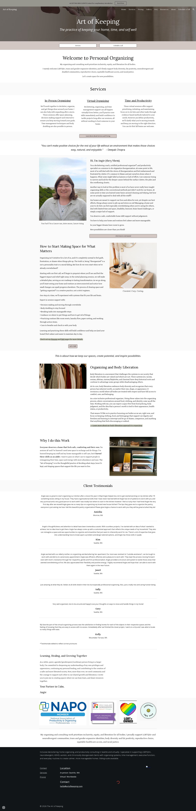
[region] (98, 3)
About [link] (173, 9)
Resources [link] (164, 9)
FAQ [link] (156, 9)
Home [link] (123, 9)
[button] (193, 9)
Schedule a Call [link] (184, 9)
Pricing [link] (141, 9)
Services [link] (132, 9)
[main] (98, 20)
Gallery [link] (149, 9)
